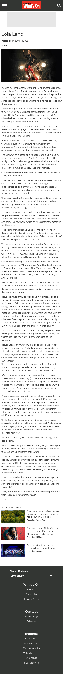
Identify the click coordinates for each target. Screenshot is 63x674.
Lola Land (12, 34)
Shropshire (31, 657)
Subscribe (31, 594)
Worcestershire (31, 648)
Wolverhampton (31, 653)
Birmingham (17, 575)
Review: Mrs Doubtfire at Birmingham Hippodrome (41, 546)
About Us (31, 589)
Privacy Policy (31, 599)
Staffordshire (31, 662)
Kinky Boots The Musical (13, 491)
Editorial (31, 621)
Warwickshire (31, 643)
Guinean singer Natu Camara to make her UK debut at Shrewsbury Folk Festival (43, 531)
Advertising (31, 616)
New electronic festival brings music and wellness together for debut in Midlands (43, 514)
